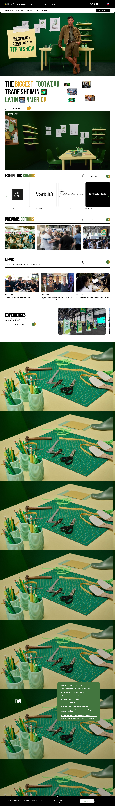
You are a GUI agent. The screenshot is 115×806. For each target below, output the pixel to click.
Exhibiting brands (30, 10)
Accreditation (103, 10)
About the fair (9, 10)
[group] (17, 196)
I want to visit (19, 10)
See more (95, 220)
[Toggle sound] (106, 166)
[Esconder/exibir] (57, 796)
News (38, 10)
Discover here (19, 324)
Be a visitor (16, 108)
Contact (44, 10)
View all (95, 262)
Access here (95, 176)
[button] (108, 196)
